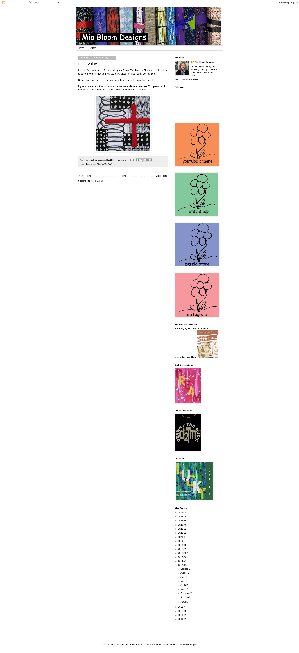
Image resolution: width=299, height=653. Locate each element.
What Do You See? (104, 164)
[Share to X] (144, 160)
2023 (180, 525)
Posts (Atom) (97, 181)
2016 (180, 553)
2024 (180, 521)
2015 (180, 557)
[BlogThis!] (141, 160)
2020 (180, 537)
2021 (180, 533)
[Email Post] (132, 160)
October (184, 569)
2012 (180, 607)
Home (81, 48)
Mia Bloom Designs (204, 62)
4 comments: (122, 160)
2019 (180, 541)
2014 (180, 561)
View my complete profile (186, 79)
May (182, 581)
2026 (180, 512)
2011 (180, 611)
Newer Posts (85, 176)
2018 (180, 545)
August (184, 573)
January (184, 602)
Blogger (192, 644)
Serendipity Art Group (118, 70)
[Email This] (137, 160)
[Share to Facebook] (147, 160)
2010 (180, 615)
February (184, 593)
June (183, 577)
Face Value (87, 64)
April (182, 585)
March (183, 589)
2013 (180, 565)
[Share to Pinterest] (150, 160)
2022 (180, 529)
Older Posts (161, 176)
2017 (180, 549)
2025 (180, 517)
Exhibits (92, 48)
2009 (180, 619)
